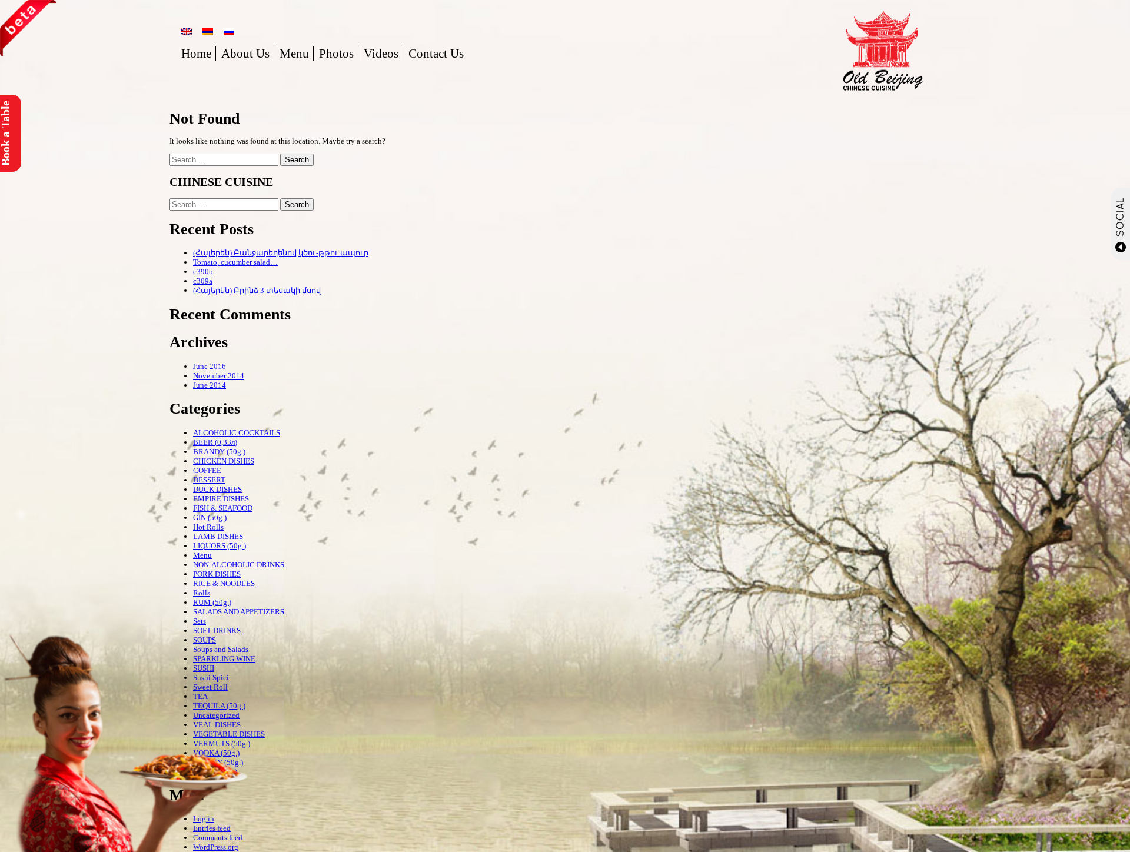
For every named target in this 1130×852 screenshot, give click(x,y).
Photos (336, 53)
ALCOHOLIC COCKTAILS (236, 432)
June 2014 (209, 385)
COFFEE (207, 470)
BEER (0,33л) (215, 442)
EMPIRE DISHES (221, 498)
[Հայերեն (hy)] (207, 31)
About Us (245, 53)
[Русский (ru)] (229, 31)
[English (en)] (186, 31)
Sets (199, 621)
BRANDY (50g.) (219, 451)
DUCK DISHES (217, 489)
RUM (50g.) (212, 602)
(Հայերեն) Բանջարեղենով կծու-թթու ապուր (280, 252)
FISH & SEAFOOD (222, 508)
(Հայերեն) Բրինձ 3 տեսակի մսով (257, 290)
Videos (381, 53)
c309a (202, 281)
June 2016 (209, 366)
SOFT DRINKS (217, 630)
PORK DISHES (217, 574)
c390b (203, 271)
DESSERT (209, 479)
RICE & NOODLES (224, 583)
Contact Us (436, 53)
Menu (294, 53)
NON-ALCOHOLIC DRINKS (238, 564)
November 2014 (218, 375)
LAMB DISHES (218, 536)
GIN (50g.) (210, 517)
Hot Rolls (208, 526)
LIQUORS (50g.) (219, 545)
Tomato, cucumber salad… (235, 262)
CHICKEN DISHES (223, 461)
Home (196, 53)
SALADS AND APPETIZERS (238, 611)
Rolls (201, 592)
